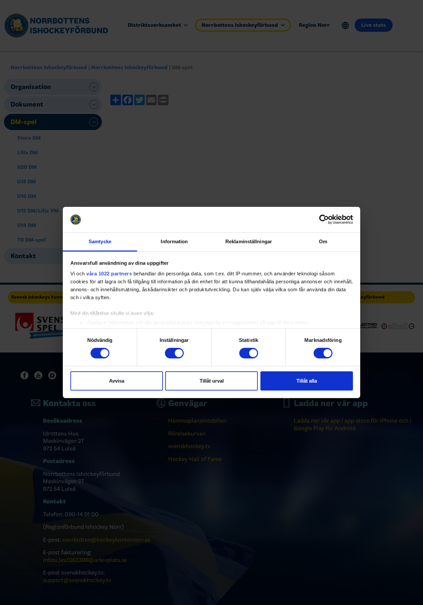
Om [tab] (323, 241)
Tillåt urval (212, 381)
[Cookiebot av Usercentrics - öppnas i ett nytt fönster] (324, 219)
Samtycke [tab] (100, 241)
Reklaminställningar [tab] (248, 241)
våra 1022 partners (109, 273)
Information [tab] (174, 241)
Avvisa (116, 381)
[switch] (174, 353)
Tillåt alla (306, 381)
